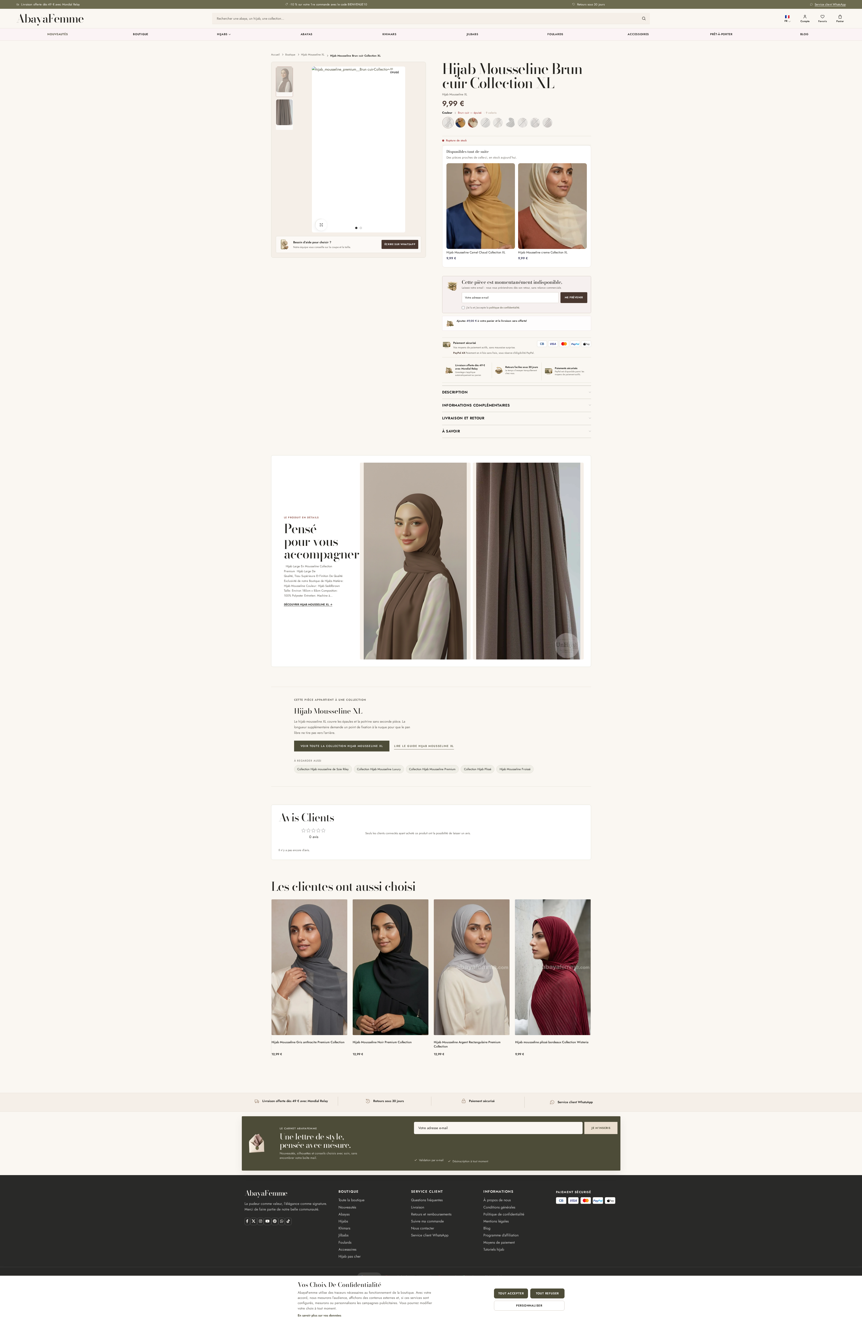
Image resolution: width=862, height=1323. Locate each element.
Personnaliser (529, 1305)
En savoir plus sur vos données (319, 1315)
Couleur (469, 113)
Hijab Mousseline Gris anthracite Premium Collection (308, 1042)
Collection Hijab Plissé (477, 769)
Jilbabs (472, 34)
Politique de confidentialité (503, 1214)
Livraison (417, 1207)
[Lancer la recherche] (644, 18)
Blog (804, 34)
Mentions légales (496, 1221)
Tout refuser (547, 1293)
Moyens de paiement (499, 1242)
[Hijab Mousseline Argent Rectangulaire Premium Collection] (472, 967)
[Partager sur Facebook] (247, 1221)
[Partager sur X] (253, 1221)
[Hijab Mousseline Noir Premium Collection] (390, 967)
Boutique (140, 34)
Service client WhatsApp (429, 1235)
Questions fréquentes (427, 1200)
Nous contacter (422, 1228)
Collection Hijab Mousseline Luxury (379, 769)
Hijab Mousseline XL (312, 54)
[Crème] (473, 123)
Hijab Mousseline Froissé (515, 769)
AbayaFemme (49, 18)
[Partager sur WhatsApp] (281, 1221)
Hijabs (222, 34)
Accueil (275, 54)
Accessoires (638, 34)
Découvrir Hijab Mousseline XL (308, 604)
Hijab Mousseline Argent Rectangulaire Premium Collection (467, 1044)
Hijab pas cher (349, 1256)
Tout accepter (511, 1293)
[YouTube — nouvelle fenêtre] (267, 1221)
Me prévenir (574, 297)
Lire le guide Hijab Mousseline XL (424, 746)
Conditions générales (499, 1207)
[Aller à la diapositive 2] (361, 228)
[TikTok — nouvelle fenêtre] (288, 1221)
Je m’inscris (601, 1128)
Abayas (307, 34)
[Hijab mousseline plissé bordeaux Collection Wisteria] (553, 967)
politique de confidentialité (504, 307)
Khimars (389, 34)
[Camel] (460, 123)
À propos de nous (497, 1200)
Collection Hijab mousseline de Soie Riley (323, 769)
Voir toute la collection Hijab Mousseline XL (342, 746)
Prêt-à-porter (721, 34)
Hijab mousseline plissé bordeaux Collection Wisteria (551, 1042)
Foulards (555, 34)
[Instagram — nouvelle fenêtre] (260, 1221)
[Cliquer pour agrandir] (321, 224)
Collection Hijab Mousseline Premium (432, 769)
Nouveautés (57, 34)
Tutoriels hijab (493, 1249)
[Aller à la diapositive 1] (356, 228)
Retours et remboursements (431, 1214)
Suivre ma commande (427, 1221)
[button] (516, 392)
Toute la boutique (351, 1200)
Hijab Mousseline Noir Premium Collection (382, 1042)
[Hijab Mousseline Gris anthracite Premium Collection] (309, 967)
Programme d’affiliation (501, 1235)
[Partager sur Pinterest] (274, 1221)
